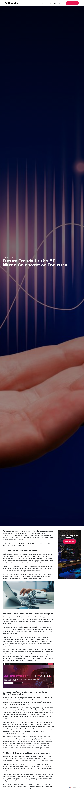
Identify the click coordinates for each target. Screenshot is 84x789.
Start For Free (72, 3)
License (42, 3)
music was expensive (31, 627)
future (18, 543)
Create (26, 3)
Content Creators (8, 257)
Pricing (34, 3)
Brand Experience (54, 3)
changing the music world (39, 698)
